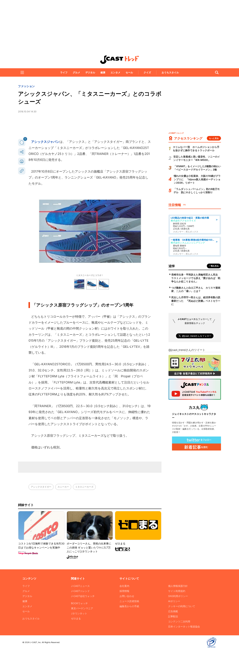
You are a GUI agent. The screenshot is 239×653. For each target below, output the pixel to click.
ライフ (64, 72)
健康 (102, 72)
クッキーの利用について (181, 606)
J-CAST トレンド (119, 59)
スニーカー (63, 486)
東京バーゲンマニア (82, 608)
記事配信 (173, 616)
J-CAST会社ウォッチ (83, 596)
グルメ (76, 72)
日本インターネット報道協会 (184, 626)
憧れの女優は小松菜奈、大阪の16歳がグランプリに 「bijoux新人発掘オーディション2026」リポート (197, 179)
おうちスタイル (170, 72)
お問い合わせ (127, 596)
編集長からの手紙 (129, 606)
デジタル (90, 72)
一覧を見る (214, 266)
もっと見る (214, 138)
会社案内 (124, 585)
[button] (22, 72)
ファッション (26, 86)
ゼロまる (76, 618)
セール (129, 72)
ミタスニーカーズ (84, 486)
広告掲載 (173, 611)
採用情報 (124, 590)
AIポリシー (174, 601)
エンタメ (115, 72)
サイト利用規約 (176, 590)
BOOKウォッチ (79, 603)
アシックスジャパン (45, 142)
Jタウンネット (79, 613)
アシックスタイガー (41, 486)
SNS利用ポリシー (178, 596)
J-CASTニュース (80, 585)
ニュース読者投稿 (129, 601)
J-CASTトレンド (80, 590)
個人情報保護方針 (178, 585)
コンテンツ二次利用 (179, 621)
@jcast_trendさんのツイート (186, 350)
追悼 (171, 266)
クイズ (147, 72)
